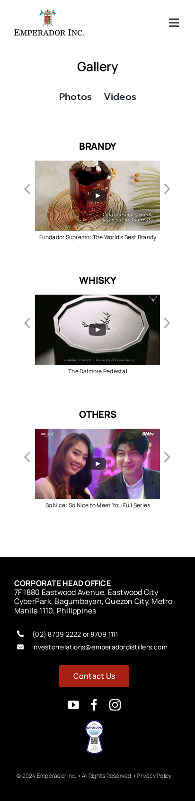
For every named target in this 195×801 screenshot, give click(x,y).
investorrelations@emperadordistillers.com (100, 646)
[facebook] (94, 705)
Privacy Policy (154, 776)
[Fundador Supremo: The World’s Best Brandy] (97, 166)
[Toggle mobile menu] (175, 22)
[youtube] (73, 705)
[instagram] (115, 705)
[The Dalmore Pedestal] (97, 300)
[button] (28, 188)
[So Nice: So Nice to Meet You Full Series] (97, 434)
